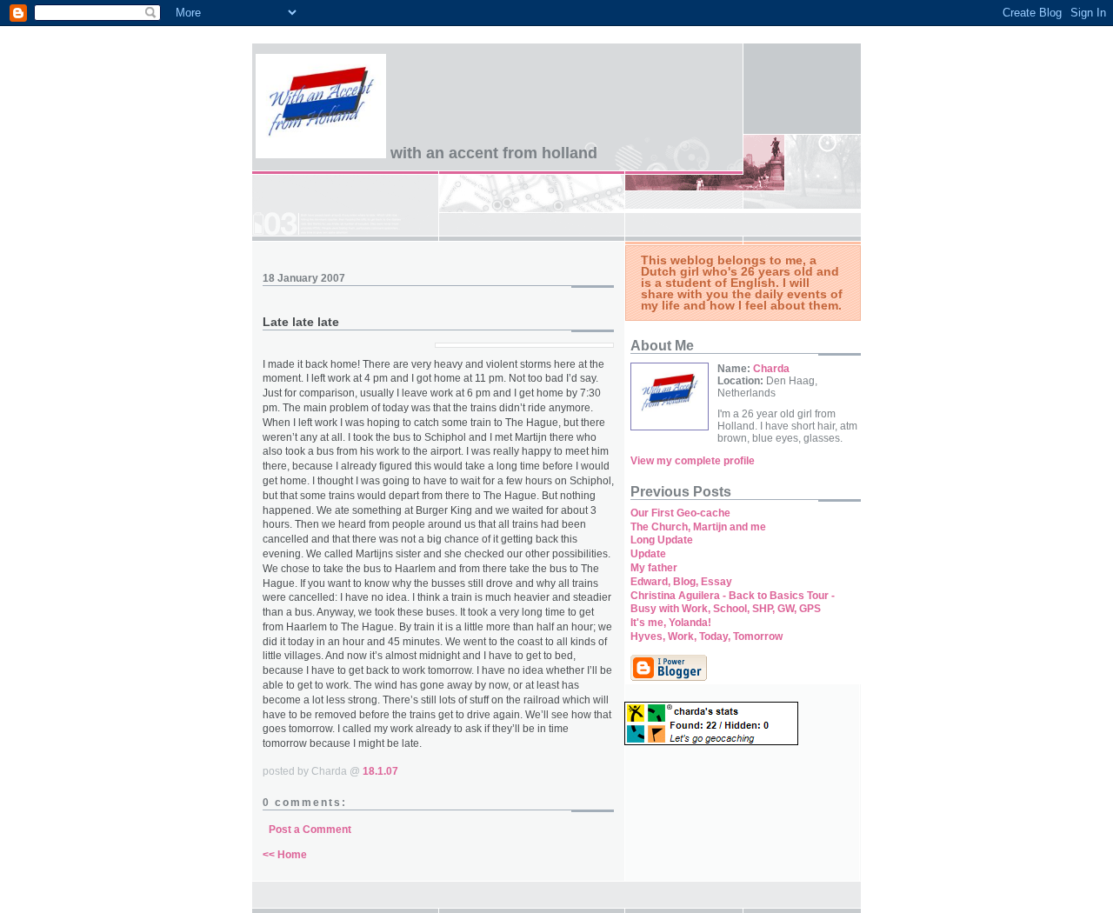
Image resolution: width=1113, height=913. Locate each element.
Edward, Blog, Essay (681, 582)
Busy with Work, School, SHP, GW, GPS (725, 609)
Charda (771, 369)
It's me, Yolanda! (670, 622)
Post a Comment (310, 829)
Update (648, 554)
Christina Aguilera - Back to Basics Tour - (732, 596)
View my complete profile (692, 461)
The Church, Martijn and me (698, 527)
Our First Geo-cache (680, 513)
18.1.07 (380, 771)
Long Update (661, 540)
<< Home (285, 855)
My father (653, 568)
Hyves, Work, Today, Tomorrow (706, 636)
